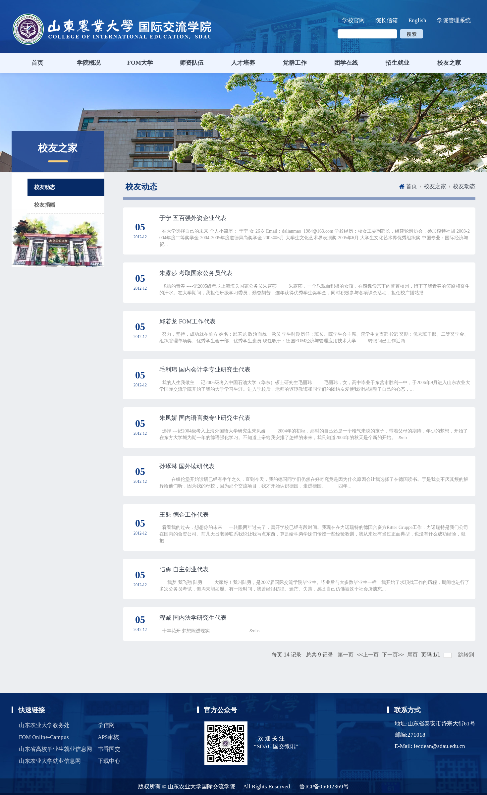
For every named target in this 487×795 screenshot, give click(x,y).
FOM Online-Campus (44, 737)
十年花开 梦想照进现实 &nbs (209, 630)
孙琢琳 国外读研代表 (187, 466)
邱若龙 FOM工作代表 (187, 321)
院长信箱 (386, 20)
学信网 (106, 725)
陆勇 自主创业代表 (184, 569)
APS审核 (108, 737)
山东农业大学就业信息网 (50, 761)
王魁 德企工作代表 (184, 514)
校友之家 (435, 186)
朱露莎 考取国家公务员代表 (196, 273)
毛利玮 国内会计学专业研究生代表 (204, 369)
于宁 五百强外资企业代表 (193, 218)
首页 (411, 186)
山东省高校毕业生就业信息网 (55, 749)
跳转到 (466, 654)
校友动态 (464, 186)
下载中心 (109, 761)
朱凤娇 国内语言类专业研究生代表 (204, 418)
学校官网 (353, 20)
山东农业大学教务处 (44, 725)
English (417, 20)
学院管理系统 (454, 20)
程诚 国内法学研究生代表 (193, 617)
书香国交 (109, 749)
